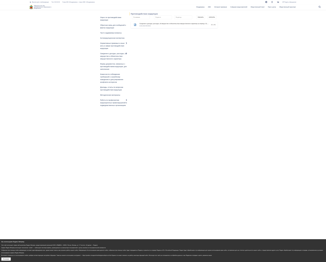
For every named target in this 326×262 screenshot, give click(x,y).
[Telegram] (266, 2)
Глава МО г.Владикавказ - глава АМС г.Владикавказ (78, 2)
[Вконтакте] (278, 2)
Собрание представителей (238, 7)
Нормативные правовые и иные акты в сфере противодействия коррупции (112, 45)
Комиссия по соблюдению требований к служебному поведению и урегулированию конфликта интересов (111, 78)
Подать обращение (290, 2)
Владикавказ (200, 7)
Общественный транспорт (287, 7)
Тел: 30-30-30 (55, 2)
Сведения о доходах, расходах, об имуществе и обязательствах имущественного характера (113, 56)
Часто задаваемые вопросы (111, 33)
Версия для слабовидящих (40, 2)
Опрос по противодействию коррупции (110, 19)
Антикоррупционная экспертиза (112, 38)
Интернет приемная (220, 7)
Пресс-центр (272, 7)
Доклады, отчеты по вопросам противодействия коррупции (111, 88)
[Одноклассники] (272, 2)
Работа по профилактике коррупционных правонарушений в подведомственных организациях (113, 102)
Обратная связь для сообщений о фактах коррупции (113, 26)
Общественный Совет (258, 7)
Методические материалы (110, 95)
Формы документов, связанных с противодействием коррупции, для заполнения (113, 66)
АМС (209, 7)
